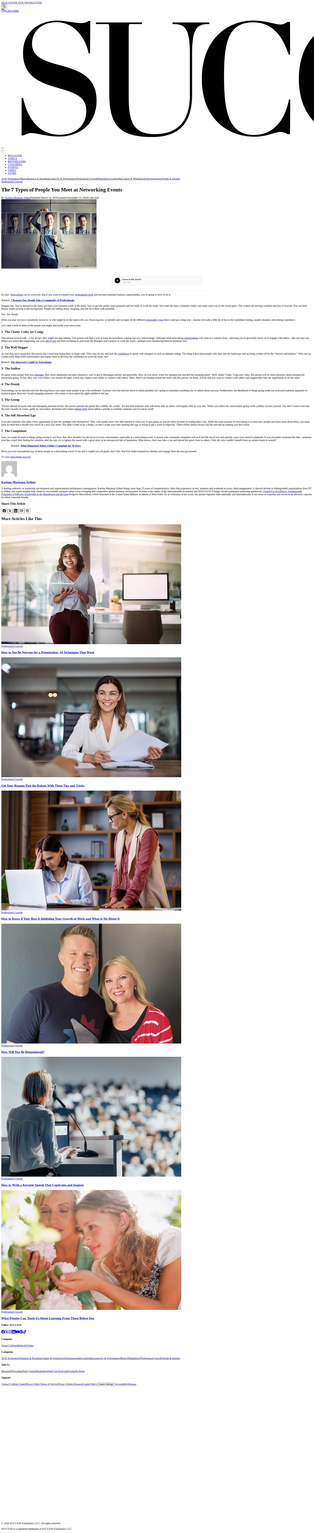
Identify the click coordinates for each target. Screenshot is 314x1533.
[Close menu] (2, 150)
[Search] (4, 6)
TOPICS (12, 158)
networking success (20, 456)
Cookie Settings (105, 1384)
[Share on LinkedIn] (16, 511)
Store (50, 1371)
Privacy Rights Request (70, 1384)
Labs (65, 1371)
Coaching (58, 1371)
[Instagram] (10, 1332)
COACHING (15, 164)
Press (14, 1345)
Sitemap (132, 1384)
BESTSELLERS (17, 161)
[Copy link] (27, 511)
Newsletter (17, 1371)
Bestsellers (41, 1371)
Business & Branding (38, 178)
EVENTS (13, 167)
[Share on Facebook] (4, 511)
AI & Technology (10, 178)
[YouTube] (17, 1332)
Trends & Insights (171, 178)
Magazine (6, 1371)
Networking (16, 294)
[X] (7, 1332)
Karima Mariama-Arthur (17, 197)
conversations (191, 338)
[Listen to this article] (117, 280)
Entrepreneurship (153, 178)
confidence (123, 353)
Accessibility (121, 1384)
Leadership (116, 178)
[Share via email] (22, 511)
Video (30, 1345)
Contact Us (7, 1384)
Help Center (19, 1384)
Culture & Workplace (133, 178)
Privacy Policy (33, 1384)
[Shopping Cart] (3, 11)
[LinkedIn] (14, 1332)
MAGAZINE (15, 155)
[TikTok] (24, 1332)
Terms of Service (49, 1384)
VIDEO (12, 170)
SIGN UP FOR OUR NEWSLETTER (21, 2)
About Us (6, 1345)
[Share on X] (10, 511)
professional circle (84, 294)
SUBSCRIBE (12, 11)
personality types (154, 319)
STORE (12, 173)
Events (71, 1371)
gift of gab (50, 341)
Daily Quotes (29, 1371)
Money (23, 178)
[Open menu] (2, 147)
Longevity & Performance (62, 178)
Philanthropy (104, 178)
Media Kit (22, 1345)
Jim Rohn (80, 1371)
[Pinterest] (21, 1332)
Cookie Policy (89, 1384)
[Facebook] (3, 1332)
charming (39, 374)
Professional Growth (86, 178)
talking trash (81, 409)
